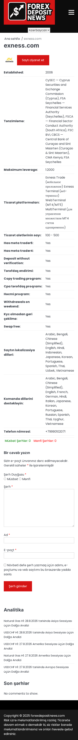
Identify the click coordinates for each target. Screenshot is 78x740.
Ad (7, 535)
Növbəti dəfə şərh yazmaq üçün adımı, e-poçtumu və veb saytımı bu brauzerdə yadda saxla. (37, 569)
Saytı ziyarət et (33, 60)
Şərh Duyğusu (15, 474)
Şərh (8, 486)
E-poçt (10, 550)
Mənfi (25, 479)
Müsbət (12, 479)
